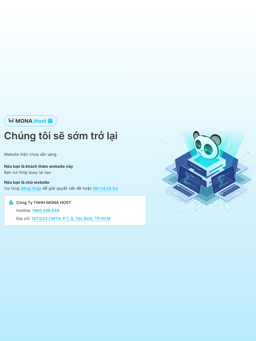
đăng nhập (31, 188)
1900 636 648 (45, 210)
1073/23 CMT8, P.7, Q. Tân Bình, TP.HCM (71, 218)
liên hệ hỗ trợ (105, 188)
